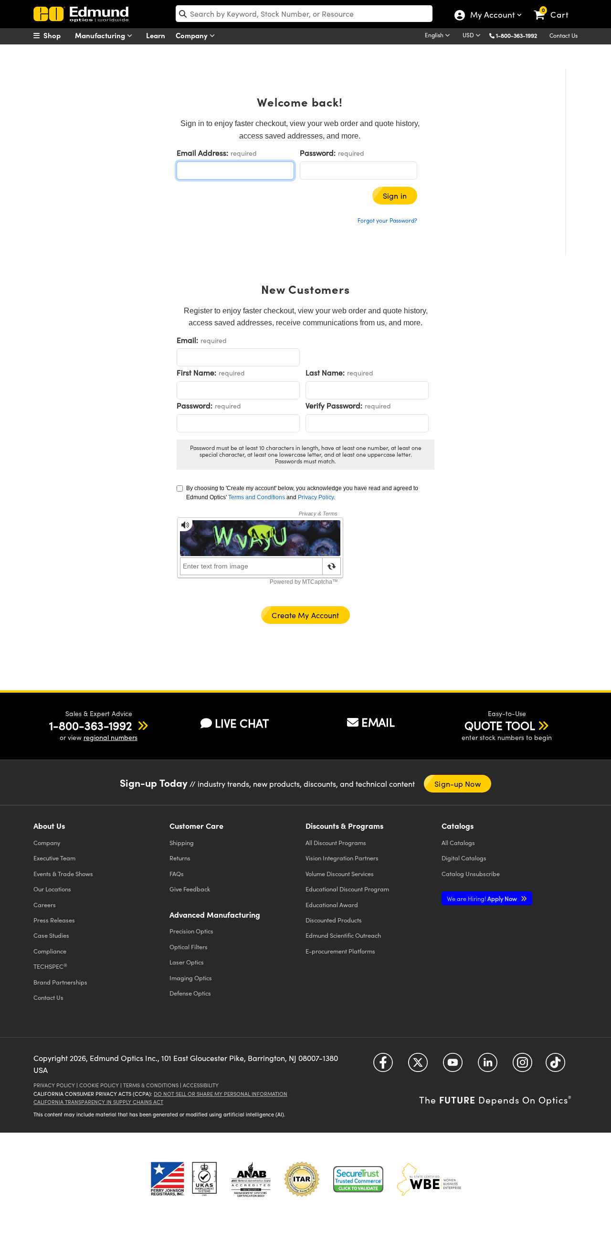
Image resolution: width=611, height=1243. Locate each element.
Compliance (49, 951)
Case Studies (51, 935)
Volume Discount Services (340, 873)
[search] (304, 13)
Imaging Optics (190, 978)
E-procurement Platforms (340, 951)
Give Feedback (189, 889)
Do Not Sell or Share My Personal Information (220, 1093)
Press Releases (54, 920)
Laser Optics (186, 962)
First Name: (196, 372)
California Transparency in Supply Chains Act (98, 1101)
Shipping (181, 842)
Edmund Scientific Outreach (343, 935)
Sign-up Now (457, 784)
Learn (155, 35)
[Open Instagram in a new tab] (522, 1066)
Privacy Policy (316, 497)
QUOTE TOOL (499, 725)
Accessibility (201, 1085)
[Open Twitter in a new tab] (417, 1066)
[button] (520, 35)
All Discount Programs (336, 842)
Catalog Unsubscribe (471, 873)
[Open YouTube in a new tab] (452, 1066)
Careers (44, 904)
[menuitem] (57, 35)
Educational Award (332, 904)
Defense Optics (190, 993)
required (244, 153)
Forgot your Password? (387, 220)
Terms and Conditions (256, 497)
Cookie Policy (99, 1085)
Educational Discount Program (347, 889)
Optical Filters (188, 947)
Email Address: (202, 153)
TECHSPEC (50, 966)
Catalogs (458, 842)
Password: (318, 153)
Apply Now (482, 898)
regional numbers (110, 737)
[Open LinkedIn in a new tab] (487, 1066)
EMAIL (378, 721)
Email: (187, 340)
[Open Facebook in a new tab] (383, 1066)
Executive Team (54, 858)
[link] (555, 7)
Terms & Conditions (151, 1085)
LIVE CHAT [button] (242, 723)
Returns (179, 858)
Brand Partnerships (60, 982)
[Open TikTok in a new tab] (555, 1066)
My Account (492, 15)
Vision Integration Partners (342, 858)
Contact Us (563, 35)
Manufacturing (101, 35)
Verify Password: (334, 405)
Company (193, 35)
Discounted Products (334, 920)
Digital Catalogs (464, 858)
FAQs (176, 873)
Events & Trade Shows (63, 873)
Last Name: (325, 372)
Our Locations (52, 889)
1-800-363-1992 (516, 35)
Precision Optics (191, 931)
